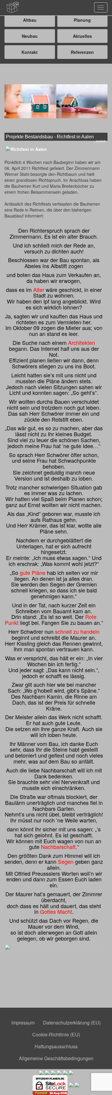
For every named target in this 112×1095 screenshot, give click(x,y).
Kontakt (30, 52)
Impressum (23, 1022)
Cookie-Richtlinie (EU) (56, 1034)
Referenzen (82, 52)
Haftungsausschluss (56, 1046)
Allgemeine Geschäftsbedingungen (56, 1058)
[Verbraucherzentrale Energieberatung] (59, 1072)
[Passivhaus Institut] (65, 1072)
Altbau (29, 20)
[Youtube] (77, 1084)
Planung (82, 20)
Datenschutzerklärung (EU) (72, 1022)
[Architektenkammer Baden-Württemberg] (41, 1072)
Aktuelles (82, 36)
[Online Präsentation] (71, 1084)
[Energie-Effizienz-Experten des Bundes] (53, 1072)
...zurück (99, 141)
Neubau (30, 36)
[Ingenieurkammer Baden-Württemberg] (47, 1072)
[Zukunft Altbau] (71, 1072)
